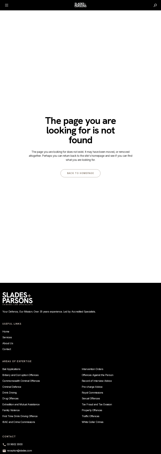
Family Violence (10, 410)
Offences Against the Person (97, 375)
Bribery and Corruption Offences (20, 375)
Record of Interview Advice (97, 380)
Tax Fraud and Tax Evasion (97, 404)
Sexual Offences (91, 398)
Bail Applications (11, 369)
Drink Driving (9, 392)
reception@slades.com (19, 450)
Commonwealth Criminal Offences (21, 380)
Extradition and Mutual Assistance (20, 404)
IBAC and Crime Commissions (18, 422)
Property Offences (92, 410)
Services (7, 337)
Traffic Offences (90, 416)
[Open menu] (6, 5)
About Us (7, 343)
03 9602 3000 (14, 444)
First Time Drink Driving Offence (20, 416)
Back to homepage (80, 173)
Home (5, 331)
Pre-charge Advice (92, 386)
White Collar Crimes (92, 422)
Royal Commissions (92, 392)
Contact (6, 349)
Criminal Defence (11, 386)
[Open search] (155, 5)
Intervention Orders (92, 369)
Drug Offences (10, 398)
